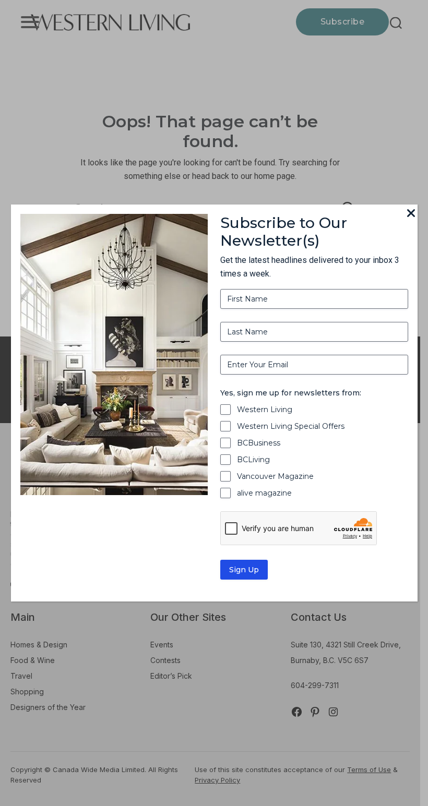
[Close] (411, 213)
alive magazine (264, 493)
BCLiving (253, 459)
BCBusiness (258, 443)
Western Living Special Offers (290, 426)
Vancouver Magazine (275, 476)
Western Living (264, 409)
